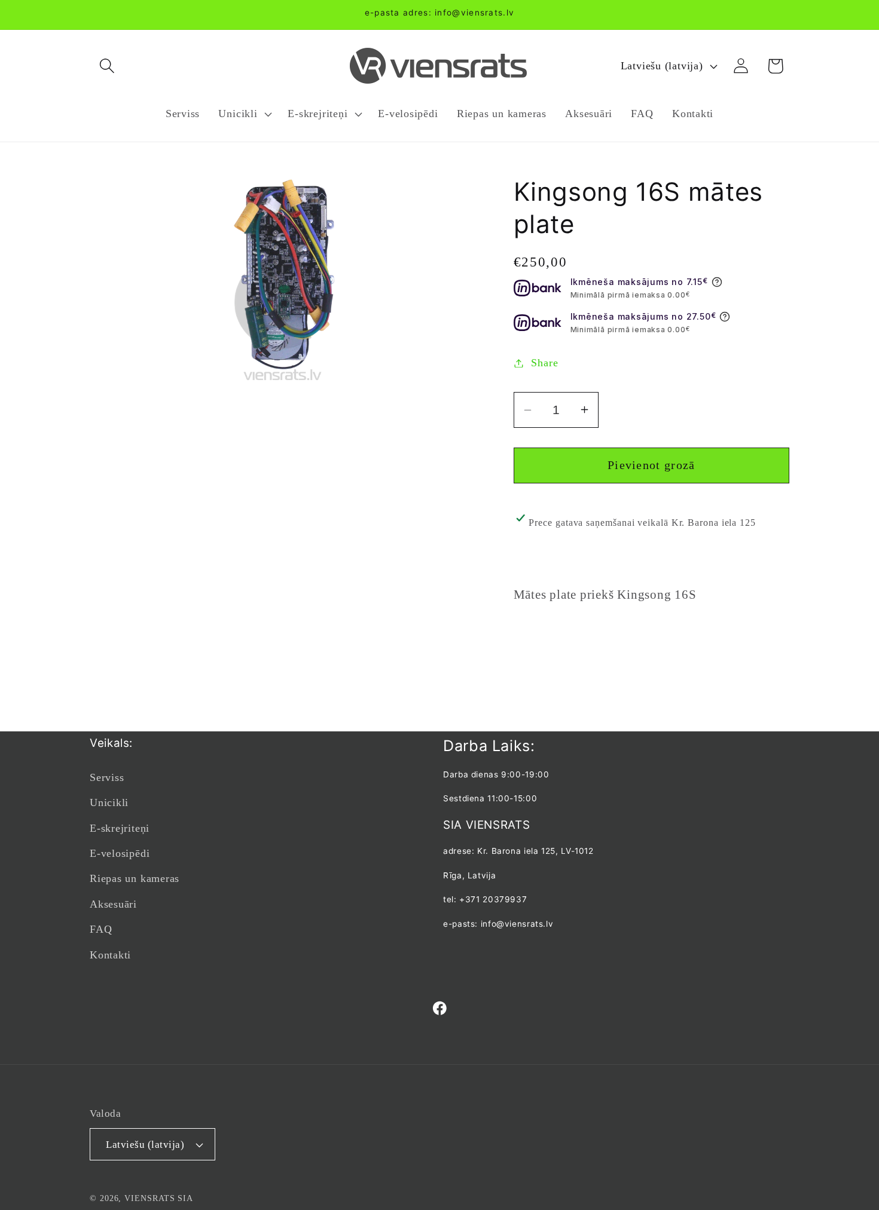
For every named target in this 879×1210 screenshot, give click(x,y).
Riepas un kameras (134, 878)
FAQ (101, 929)
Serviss (107, 777)
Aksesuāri (113, 904)
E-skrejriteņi (119, 828)
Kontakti (110, 955)
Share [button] (544, 363)
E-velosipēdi (119, 853)
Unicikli (109, 802)
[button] (107, 66)
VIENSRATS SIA (158, 1198)
